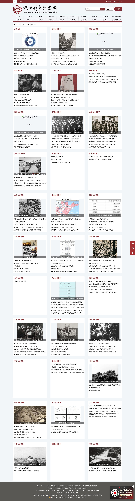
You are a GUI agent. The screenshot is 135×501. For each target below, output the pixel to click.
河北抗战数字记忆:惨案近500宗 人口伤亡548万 (26, 144)
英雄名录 (72, 16)
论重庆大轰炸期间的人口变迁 (97, 64)
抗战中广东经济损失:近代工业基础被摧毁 (25, 343)
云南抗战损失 (19, 402)
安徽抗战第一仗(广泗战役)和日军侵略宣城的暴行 (64, 271)
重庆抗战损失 (94, 29)
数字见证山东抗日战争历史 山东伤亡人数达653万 (67, 215)
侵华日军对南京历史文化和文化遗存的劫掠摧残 (64, 64)
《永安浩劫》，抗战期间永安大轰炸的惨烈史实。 (102, 271)
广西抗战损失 (56, 319)
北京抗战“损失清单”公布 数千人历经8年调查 (63, 105)
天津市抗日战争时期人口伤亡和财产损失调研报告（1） (104, 82)
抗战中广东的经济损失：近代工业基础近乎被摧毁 (27, 349)
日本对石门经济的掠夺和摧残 (22, 147)
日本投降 (40, 16)
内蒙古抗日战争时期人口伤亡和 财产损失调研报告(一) (103, 136)
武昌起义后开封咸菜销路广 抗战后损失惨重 (101, 281)
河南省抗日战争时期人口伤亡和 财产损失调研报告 (102, 292)
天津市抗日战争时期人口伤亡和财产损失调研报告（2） (104, 79)
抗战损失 (30, 24)
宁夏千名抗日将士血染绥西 (21, 468)
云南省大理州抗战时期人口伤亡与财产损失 (25, 429)
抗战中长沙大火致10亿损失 (21, 97)
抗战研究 (83, 20)
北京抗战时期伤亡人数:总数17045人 (67, 91)
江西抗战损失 (19, 236)
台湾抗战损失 (19, 278)
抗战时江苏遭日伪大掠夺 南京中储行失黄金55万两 (65, 55)
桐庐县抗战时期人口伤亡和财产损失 (99, 219)
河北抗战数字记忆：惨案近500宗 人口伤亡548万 (30, 132)
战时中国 (51, 16)
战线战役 (62, 16)
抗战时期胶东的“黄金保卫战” (22, 61)
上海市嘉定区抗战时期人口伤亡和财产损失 (25, 224)
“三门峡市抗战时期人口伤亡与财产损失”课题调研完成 (103, 284)
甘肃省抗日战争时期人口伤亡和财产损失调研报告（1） (104, 416)
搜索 (102, 9)
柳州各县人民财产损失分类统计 (60, 349)
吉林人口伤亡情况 (56, 159)
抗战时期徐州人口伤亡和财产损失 (60, 58)
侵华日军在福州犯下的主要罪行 (105, 257)
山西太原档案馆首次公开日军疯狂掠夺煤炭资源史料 (65, 141)
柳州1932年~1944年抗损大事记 (59, 346)
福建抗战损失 (94, 236)
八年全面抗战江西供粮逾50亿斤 (22, 260)
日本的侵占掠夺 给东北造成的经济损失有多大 (101, 159)
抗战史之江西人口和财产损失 (22, 268)
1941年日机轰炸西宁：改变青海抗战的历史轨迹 (105, 464)
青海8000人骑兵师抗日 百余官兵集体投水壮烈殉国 (102, 470)
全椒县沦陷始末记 (56, 268)
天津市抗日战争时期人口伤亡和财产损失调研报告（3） (104, 76)
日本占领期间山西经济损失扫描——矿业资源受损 (67, 132)
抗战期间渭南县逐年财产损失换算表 (68, 423)
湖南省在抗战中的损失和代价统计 (23, 100)
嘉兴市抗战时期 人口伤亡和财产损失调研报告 (101, 230)
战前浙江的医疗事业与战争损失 (97, 227)
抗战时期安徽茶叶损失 (57, 263)
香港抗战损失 (19, 361)
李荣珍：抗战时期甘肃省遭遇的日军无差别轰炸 (102, 405)
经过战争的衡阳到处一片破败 (22, 102)
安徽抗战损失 (56, 236)
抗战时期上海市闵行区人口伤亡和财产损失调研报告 (28, 230)
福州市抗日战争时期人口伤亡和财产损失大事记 (102, 266)
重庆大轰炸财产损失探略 (95, 61)
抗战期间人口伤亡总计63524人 (97, 73)
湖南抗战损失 (19, 70)
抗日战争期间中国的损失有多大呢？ (24, 58)
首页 (16, 24)
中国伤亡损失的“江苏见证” (67, 49)
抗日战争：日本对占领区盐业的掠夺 (61, 147)
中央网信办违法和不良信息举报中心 (69, 495)
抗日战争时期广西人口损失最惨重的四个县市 (67, 340)
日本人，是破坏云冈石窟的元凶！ (60, 144)
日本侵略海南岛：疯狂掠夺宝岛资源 (99, 343)
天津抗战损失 (94, 70)
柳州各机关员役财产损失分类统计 (60, 354)
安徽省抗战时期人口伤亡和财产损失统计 (62, 266)
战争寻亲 (105, 16)
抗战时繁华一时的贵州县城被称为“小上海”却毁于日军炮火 (105, 385)
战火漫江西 (30, 257)
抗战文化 (105, 20)
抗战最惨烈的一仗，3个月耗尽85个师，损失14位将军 (28, 227)
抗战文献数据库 (116, 20)
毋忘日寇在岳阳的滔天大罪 (30, 91)
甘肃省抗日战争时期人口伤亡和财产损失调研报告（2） (104, 414)
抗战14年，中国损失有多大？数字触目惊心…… (30, 49)
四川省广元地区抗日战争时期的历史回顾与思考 (64, 364)
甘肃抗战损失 (94, 402)
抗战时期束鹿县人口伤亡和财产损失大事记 (25, 136)
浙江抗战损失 (94, 195)
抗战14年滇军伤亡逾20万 (20, 434)
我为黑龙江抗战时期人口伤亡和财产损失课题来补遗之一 (29, 180)
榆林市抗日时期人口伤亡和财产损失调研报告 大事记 (65, 426)
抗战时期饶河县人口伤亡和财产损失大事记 (25, 177)
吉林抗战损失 (56, 153)
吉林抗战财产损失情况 (57, 156)
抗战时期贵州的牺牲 (94, 387)
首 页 (18, 16)
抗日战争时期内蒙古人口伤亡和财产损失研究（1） (103, 144)
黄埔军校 (29, 20)
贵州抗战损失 (94, 361)
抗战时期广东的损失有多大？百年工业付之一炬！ (30, 340)
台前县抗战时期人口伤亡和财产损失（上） (100, 289)
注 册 (110, 9)
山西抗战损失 (56, 112)
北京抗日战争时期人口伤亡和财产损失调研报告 (64, 94)
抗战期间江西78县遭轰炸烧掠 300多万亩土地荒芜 (27, 263)
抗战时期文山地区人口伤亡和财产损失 (30, 423)
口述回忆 (83, 16)
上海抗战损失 (19, 195)
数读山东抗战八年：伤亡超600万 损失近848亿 (63, 224)
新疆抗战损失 (56, 444)
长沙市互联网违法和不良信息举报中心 (91, 495)
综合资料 (17, 29)
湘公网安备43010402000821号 (59, 497)
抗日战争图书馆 (116, 16)
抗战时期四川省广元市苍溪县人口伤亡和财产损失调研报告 (67, 372)
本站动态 (18, 20)
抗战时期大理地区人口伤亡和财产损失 (24, 432)
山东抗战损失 (56, 195)
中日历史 (29, 16)
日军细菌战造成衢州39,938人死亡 (98, 224)
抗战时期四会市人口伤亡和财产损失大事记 (25, 354)
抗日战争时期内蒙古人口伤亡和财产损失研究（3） (103, 138)
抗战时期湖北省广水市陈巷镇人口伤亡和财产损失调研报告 (67, 304)
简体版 (15, 1)
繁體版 (20, 1)
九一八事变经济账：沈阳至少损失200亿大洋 (101, 156)
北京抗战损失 (56, 70)
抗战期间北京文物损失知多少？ (60, 102)
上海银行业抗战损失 (19, 221)
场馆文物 (94, 20)
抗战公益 (94, 16)
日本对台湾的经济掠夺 (20, 281)
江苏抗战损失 (56, 29)
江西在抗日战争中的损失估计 (22, 271)
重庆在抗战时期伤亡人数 (95, 58)
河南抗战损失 (94, 278)
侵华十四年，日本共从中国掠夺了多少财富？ (26, 64)
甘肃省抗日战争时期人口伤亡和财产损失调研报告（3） (104, 411)
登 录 (118, 9)
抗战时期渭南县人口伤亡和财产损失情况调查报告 (65, 432)
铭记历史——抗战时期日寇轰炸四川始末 (62, 367)
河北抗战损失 (19, 112)
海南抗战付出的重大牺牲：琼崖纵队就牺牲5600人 (105, 340)
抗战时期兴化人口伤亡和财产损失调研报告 (63, 61)
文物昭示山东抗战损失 (57, 221)
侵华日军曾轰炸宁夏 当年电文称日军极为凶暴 (30, 464)
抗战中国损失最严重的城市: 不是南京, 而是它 (26, 105)
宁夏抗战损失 (19, 444)
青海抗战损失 (94, 444)
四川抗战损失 (56, 361)
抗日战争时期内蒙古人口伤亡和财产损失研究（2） (105, 132)
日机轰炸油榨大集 (19, 141)
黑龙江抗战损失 (19, 153)
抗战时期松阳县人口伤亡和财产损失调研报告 (101, 221)
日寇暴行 (40, 20)
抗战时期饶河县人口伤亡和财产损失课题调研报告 (27, 185)
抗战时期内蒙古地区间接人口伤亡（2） (99, 147)
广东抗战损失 (19, 319)
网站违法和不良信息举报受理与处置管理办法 (45, 495)
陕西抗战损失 (56, 402)
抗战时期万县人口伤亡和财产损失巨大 (105, 49)
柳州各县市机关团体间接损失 (59, 351)
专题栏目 (62, 20)
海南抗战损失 (94, 319)
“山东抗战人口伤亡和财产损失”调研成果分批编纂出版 (66, 219)
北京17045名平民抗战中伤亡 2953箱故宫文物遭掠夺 (65, 100)
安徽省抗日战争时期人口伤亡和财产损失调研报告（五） (67, 257)
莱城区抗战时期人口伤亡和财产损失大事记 (63, 227)
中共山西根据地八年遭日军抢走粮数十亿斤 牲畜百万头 (66, 136)
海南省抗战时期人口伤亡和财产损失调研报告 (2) (102, 346)
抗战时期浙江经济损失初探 (105, 215)
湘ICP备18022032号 (80, 497)
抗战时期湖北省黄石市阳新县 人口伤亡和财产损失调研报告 (67, 307)
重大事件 (51, 20)
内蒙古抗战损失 (94, 112)
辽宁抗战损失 (94, 153)
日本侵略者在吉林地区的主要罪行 (60, 162)
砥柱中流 (72, 20)
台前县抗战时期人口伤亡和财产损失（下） (100, 286)
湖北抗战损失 (56, 278)
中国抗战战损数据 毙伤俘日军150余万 (24, 55)
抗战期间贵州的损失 (94, 390)
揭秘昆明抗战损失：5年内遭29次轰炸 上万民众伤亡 (28, 437)
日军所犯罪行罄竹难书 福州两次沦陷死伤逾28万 (102, 260)
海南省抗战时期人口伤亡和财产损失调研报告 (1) (102, 349)
